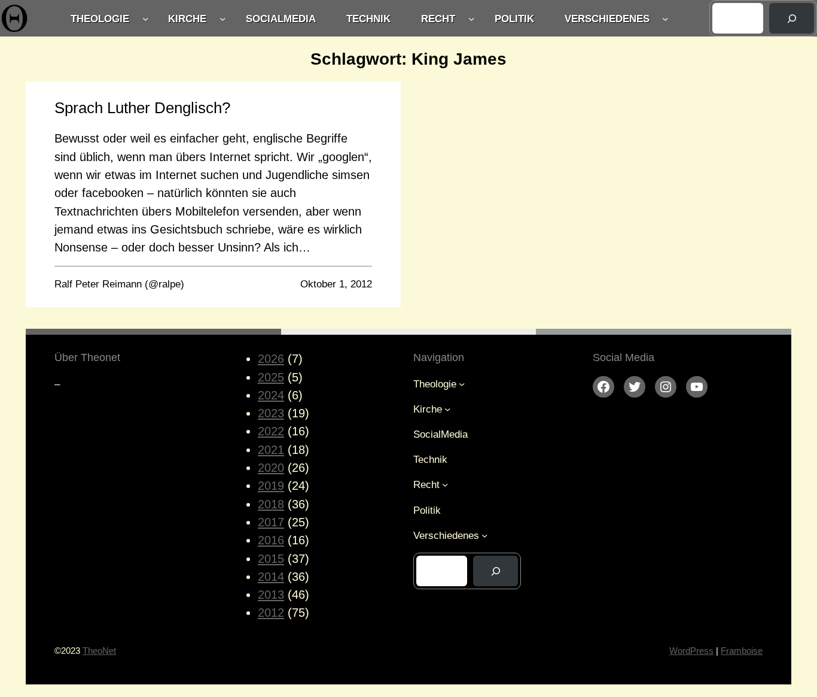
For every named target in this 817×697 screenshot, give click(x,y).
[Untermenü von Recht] (471, 18)
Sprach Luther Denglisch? (142, 108)
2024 (271, 395)
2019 (271, 485)
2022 (271, 431)
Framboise (742, 651)
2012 (271, 612)
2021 (271, 449)
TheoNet (99, 651)
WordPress (691, 651)
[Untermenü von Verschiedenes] (665, 18)
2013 (271, 594)
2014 (271, 576)
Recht (438, 19)
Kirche (187, 19)
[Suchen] (791, 18)
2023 (271, 413)
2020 (271, 467)
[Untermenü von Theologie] (145, 18)
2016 (271, 540)
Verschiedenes (607, 19)
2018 (271, 504)
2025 (271, 377)
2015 (271, 558)
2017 (271, 522)
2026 (271, 358)
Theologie (100, 19)
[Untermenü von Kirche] (222, 18)
